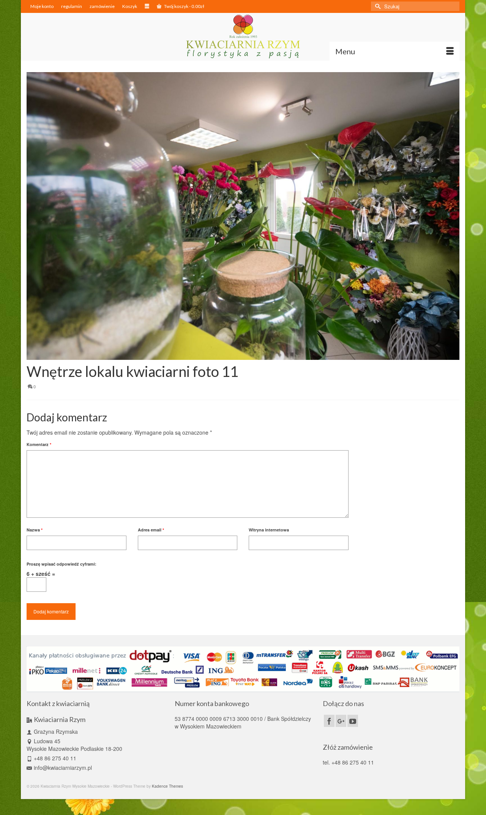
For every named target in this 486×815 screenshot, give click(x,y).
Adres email (151, 530)
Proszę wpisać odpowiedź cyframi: (61, 564)
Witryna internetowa (269, 530)
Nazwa (35, 530)
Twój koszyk (183, 6)
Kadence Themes (167, 786)
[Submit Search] (376, 6)
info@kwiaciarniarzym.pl (63, 767)
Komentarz (39, 444)
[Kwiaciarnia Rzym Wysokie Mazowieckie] (243, 36)
